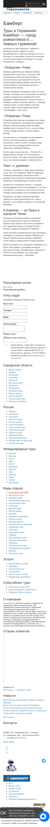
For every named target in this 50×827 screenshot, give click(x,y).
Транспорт (13, 385)
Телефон (7, 310)
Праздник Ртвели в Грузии (20, 592)
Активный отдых (16, 390)
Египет (12, 458)
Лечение (12, 513)
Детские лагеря (15, 396)
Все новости (8, 717)
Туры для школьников (18, 540)
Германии (39, 53)
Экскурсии (13, 380)
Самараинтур (9, 603)
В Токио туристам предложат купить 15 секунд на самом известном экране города (25, 711)
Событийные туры (17, 429)
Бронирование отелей (18, 563)
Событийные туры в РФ (19, 586)
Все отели (7, 287)
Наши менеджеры (16, 793)
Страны (16, 12)
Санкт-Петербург (16, 424)
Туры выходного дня (18, 437)
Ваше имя (8, 303)
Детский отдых (15, 508)
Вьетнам (12, 456)
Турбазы (12, 372)
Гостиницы (13, 377)
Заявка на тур (15, 788)
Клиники (12, 550)
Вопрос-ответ (14, 785)
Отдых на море (15, 432)
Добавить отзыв (24, 689)
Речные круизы (15, 393)
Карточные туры (16, 553)
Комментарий (9, 323)
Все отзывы (8, 689)
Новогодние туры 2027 (19, 492)
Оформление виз (16, 568)
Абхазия (12, 453)
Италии (27, 128)
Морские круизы (16, 521)
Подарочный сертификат (20, 576)
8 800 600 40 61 (10, 729)
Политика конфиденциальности (22, 799)
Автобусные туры (16, 443)
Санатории (13, 374)
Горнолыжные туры (17, 398)
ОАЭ (11, 471)
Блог (11, 783)
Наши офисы (9, 741)
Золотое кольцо (15, 419)
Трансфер (13, 566)
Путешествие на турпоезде (20, 440)
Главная (7, 12)
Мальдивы (13, 466)
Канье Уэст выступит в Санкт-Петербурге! (21, 705)
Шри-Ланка (13, 482)
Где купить (13, 796)
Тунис (11, 477)
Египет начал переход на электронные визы (22, 707)
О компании (14, 791)
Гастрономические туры (19, 500)
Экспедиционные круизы (19, 548)
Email (5, 317)
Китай (11, 463)
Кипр (11, 461)
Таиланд (12, 474)
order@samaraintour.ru (16, 737)
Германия (27, 12)
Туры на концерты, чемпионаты (22, 589)
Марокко (12, 469)
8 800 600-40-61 (33, 3)
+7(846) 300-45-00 (34, 6)
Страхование (14, 571)
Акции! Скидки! (15, 369)
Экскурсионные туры (18, 545)
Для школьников (16, 382)
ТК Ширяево (14, 388)
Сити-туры (13, 529)
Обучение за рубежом (18, 516)
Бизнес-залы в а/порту (18, 574)
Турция (12, 479)
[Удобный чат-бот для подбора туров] (26, 765)
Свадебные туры (16, 526)
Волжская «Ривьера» (18, 401)
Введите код (9, 333)
